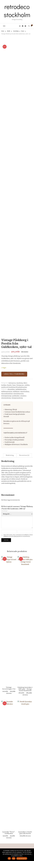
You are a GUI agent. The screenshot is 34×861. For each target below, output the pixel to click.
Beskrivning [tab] (10, 455)
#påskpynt (16, 391)
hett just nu (12, 383)
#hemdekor (11, 389)
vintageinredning (17, 398)
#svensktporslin (18, 394)
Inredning (20, 383)
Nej (14, 858)
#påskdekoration (21, 389)
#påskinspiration (6, 391)
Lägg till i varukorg (14, 374)
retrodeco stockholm (17, 10)
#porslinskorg (24, 391)
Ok (9, 858)
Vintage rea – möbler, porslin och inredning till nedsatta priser (15, 386)
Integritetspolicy (21, 858)
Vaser (14, 385)
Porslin (9, 385)
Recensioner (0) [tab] (24, 455)
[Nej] (32, 855)
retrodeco (23, 396)
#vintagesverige (6, 396)
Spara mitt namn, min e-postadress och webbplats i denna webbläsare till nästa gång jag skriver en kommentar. (18, 535)
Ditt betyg (4, 511)
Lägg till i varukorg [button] (9, 621)
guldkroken (16, 396)
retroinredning (6, 398)
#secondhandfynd (7, 394)
